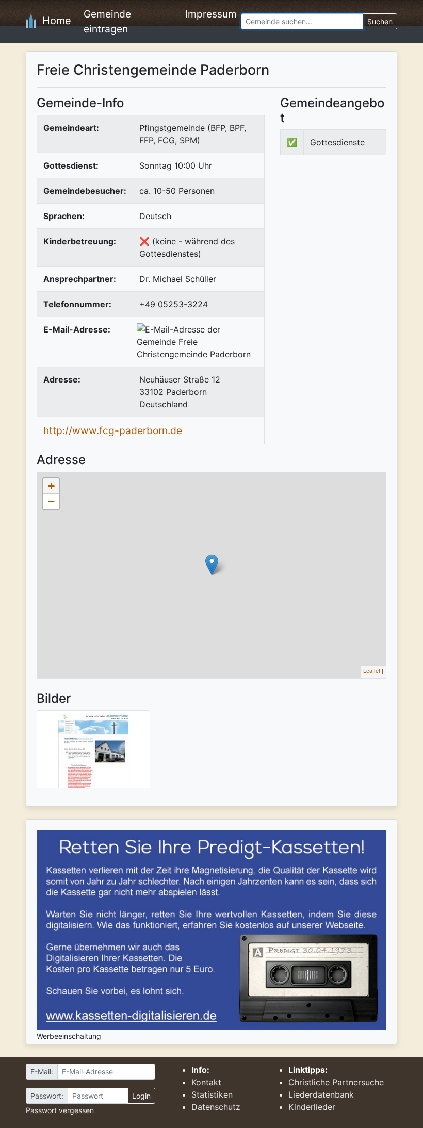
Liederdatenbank (321, 1094)
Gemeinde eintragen (107, 21)
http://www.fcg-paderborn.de (112, 430)
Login (141, 1095)
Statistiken (212, 1094)
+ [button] (51, 485)
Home (53, 20)
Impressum (211, 14)
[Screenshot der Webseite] (93, 753)
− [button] (51, 501)
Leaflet (371, 670)
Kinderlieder (311, 1107)
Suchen (380, 21)
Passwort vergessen (60, 1110)
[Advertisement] (351, 240)
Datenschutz (215, 1107)
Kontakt (206, 1082)
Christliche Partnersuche (336, 1082)
